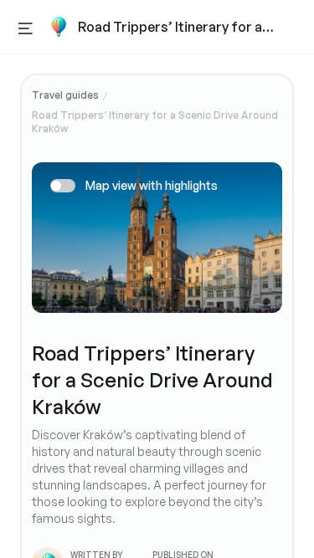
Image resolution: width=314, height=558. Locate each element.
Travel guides (65, 95)
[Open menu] (25, 26)
